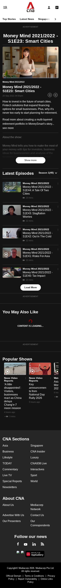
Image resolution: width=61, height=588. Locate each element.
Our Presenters (12, 521)
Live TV (7, 475)
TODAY (7, 463)
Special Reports (12, 481)
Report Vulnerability (27, 579)
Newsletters (10, 487)
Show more (30, 160)
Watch (57, 378)
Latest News (27, 19)
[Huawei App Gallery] (35, 554)
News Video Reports (11, 379)
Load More (30, 287)
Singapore (44, 19)
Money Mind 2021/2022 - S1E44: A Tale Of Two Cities (38, 190)
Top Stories (9, 19)
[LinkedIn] (34, 544)
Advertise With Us (13, 515)
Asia (5, 445)
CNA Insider (37, 451)
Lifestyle (8, 457)
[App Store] (22, 553)
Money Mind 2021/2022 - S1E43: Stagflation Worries (38, 213)
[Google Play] (18, 553)
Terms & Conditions (34, 576)
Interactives (37, 469)
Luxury (34, 457)
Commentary (10, 469)
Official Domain (13, 576)
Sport (33, 475)
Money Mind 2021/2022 (36, 183)
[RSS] (42, 544)
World (34, 481)
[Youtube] (25, 544)
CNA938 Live (38, 463)
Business (8, 451)
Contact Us (37, 515)
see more (8, 128)
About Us (8, 505)
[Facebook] (18, 544)
